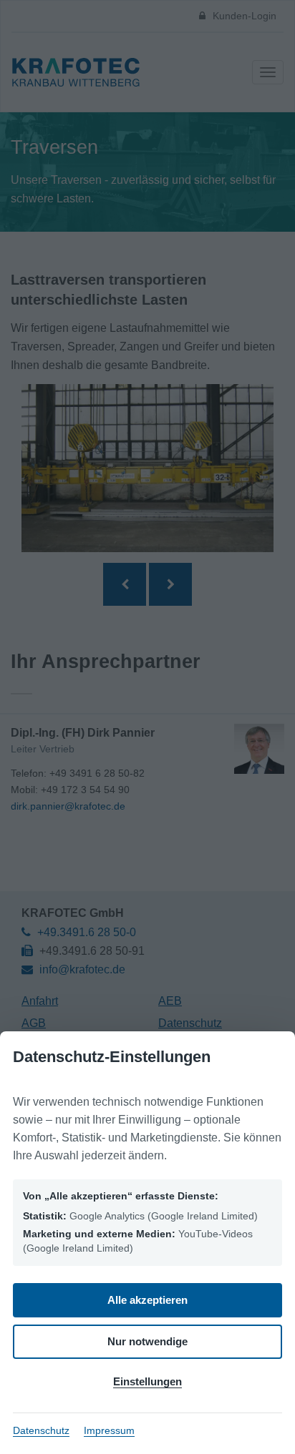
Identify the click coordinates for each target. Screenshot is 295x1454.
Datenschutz (41, 1430)
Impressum (109, 1430)
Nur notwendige (147, 1341)
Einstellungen (147, 1381)
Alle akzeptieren (147, 1300)
